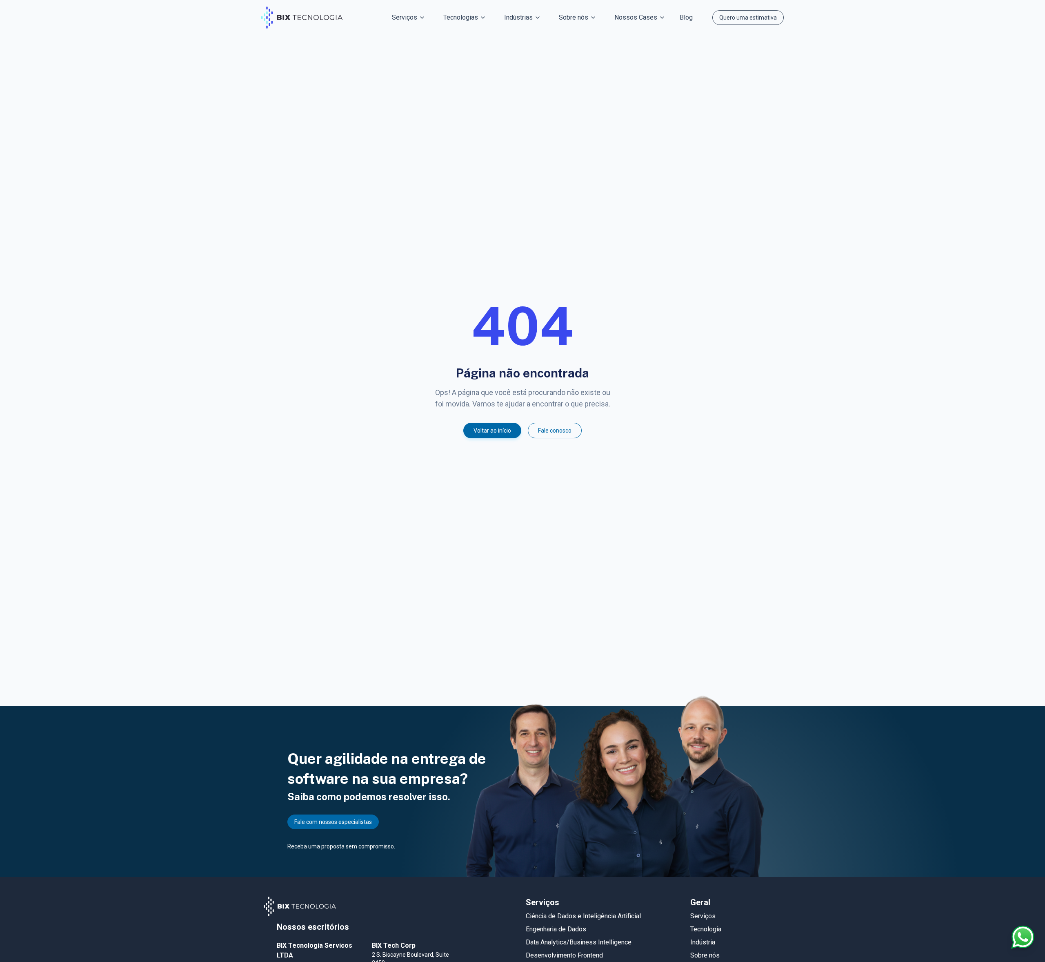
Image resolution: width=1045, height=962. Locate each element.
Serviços (703, 916)
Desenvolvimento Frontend (564, 955)
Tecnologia (705, 929)
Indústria (702, 942)
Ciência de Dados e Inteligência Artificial (583, 916)
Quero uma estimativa (748, 17)
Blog (686, 17)
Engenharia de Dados (556, 929)
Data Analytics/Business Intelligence (578, 942)
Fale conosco (554, 430)
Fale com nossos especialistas (333, 822)
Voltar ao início (492, 430)
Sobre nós (705, 955)
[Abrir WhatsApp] (1023, 937)
